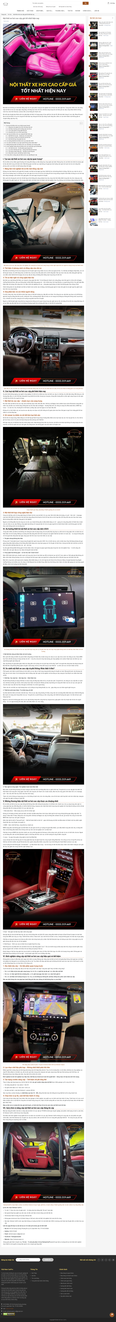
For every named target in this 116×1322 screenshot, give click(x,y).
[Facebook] (98, 1260)
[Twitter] (102, 1260)
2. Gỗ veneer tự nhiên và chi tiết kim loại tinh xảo (19, 137)
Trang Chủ (20, 10)
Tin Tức (70, 10)
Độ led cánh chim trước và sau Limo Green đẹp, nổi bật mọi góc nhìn (105, 104)
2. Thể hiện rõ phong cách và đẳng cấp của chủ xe (20, 129)
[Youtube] (113, 1260)
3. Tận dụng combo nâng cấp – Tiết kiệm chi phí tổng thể (21, 151)
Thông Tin (34, 1269)
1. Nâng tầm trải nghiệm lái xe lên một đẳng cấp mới (20, 127)
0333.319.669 (9, 1308)
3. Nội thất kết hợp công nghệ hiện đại (16, 139)
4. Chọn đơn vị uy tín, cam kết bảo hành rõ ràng (19, 153)
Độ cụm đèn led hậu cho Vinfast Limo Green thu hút (105, 84)
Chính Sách (87, 10)
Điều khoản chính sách (66, 1283)
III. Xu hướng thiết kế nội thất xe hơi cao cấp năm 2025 (19, 141)
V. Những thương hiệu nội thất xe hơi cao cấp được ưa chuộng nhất (22, 144)
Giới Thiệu (30, 10)
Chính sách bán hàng (66, 1278)
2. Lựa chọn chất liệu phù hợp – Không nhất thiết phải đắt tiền (22, 149)
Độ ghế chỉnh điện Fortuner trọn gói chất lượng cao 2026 (106, 135)
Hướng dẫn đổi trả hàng (67, 1291)
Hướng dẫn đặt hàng (66, 1286)
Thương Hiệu (59, 10)
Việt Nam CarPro (62, 1319)
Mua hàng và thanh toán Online (69, 1275)
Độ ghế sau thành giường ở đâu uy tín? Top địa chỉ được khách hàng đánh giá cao (105, 145)
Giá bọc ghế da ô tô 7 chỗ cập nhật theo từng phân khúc (105, 43)
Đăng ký (48, 1259)
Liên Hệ (96, 10)
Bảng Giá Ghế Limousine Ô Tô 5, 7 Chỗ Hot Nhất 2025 (105, 186)
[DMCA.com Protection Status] (9, 1314)
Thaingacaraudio (16, 1236)
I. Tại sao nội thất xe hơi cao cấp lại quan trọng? (17, 125)
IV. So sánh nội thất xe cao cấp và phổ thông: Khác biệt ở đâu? (21, 142)
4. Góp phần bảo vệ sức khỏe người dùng (17, 132)
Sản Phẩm (39, 10)
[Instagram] (106, 1260)
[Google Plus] (109, 1260)
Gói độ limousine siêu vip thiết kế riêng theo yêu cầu (105, 176)
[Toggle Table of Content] (80, 123)
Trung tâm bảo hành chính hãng (40, 1280)
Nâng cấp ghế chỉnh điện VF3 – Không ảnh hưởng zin (106, 23)
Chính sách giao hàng (66, 1280)
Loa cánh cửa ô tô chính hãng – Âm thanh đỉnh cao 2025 (105, 209)
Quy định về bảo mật (66, 1296)
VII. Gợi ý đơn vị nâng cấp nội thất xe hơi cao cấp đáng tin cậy (21, 155)
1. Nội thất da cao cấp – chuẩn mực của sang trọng (20, 135)
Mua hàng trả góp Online (67, 1273)
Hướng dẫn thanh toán (67, 1288)
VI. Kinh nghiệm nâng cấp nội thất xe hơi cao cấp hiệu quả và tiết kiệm (23, 146)
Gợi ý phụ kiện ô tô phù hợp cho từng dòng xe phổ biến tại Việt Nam (105, 94)
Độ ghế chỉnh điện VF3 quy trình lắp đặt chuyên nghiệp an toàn (105, 166)
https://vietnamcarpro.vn (17, 1239)
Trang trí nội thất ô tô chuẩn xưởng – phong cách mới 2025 (105, 114)
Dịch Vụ (49, 10)
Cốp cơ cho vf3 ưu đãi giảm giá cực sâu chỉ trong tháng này (105, 125)
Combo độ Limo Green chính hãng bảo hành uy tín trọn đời (106, 199)
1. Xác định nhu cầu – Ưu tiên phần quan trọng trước (20, 148)
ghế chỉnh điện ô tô (12, 1087)
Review (77, 10)
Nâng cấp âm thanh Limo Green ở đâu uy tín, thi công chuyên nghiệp (105, 53)
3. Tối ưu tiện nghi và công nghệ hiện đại (17, 130)
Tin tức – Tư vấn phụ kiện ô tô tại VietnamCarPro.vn (37, 1242)
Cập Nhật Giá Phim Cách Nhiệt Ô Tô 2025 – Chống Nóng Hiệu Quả (105, 219)
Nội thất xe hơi (7, 107)
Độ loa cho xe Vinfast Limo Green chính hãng (105, 63)
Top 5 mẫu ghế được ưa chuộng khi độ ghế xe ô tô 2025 (105, 155)
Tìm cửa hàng (35, 1278)
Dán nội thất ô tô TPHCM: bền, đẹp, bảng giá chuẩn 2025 (105, 33)
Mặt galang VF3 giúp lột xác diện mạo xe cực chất (105, 74)
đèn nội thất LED (41, 1117)
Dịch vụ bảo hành (65, 1293)
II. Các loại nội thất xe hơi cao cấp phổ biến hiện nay (18, 134)
